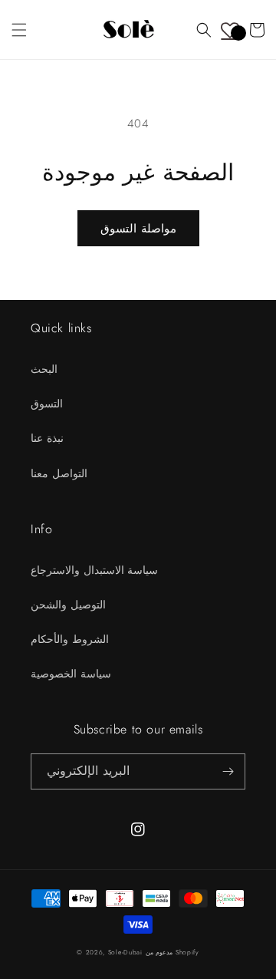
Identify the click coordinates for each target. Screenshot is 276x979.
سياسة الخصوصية (71, 673)
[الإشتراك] (228, 771)
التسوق (47, 403)
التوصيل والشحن (68, 604)
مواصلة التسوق (138, 228)
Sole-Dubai (125, 952)
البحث (44, 369)
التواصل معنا (59, 473)
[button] (19, 30)
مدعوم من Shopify (172, 952)
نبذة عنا (47, 438)
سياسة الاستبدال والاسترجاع (94, 570)
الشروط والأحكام (70, 639)
